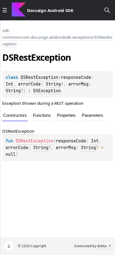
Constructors (15, 115)
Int (9, 84)
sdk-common (11, 34)
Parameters (92, 115)
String (53, 84)
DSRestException (39, 77)
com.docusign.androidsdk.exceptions (57, 37)
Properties (66, 115)
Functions (42, 115)
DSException (47, 91)
